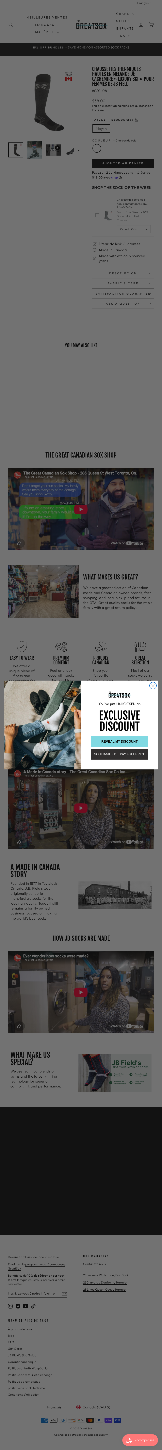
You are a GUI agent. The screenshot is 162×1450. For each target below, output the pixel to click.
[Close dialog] (153, 685)
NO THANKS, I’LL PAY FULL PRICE (119, 754)
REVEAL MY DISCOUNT (119, 741)
